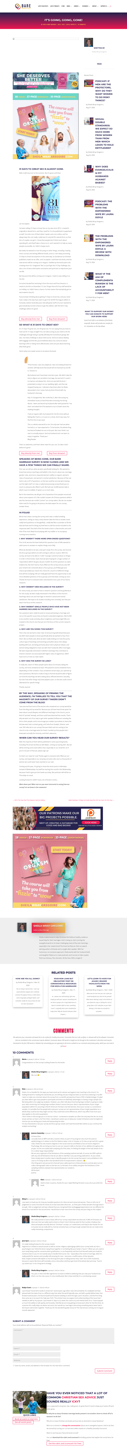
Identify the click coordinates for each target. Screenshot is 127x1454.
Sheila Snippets (71, 24)
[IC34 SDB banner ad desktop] (46, 89)
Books (68, 6)
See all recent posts (23, 1422)
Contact (94, 6)
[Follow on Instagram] (97, 57)
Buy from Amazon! (57, 319)
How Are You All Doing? (28, 979)
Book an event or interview (26, 1419)
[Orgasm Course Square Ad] (50, 907)
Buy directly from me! (30, 319)
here (64, 1046)
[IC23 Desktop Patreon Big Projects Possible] (58, 829)
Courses (76, 6)
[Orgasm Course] (46, 159)
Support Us (104, 6)
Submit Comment (104, 1371)
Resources (85, 6)
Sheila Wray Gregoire (49, 24)
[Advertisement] (99, 342)
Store (63, 6)
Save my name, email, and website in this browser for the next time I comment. (42, 1366)
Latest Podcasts (54, 6)
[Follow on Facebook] (93, 57)
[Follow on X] (104, 57)
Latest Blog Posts (43, 6)
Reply (110, 1061)
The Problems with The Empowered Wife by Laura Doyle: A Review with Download (104, 246)
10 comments (82, 24)
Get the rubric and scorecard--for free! (65, 1443)
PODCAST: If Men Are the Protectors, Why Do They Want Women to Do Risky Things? (103, 91)
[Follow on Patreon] (101, 57)
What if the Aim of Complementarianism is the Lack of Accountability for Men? (104, 284)
